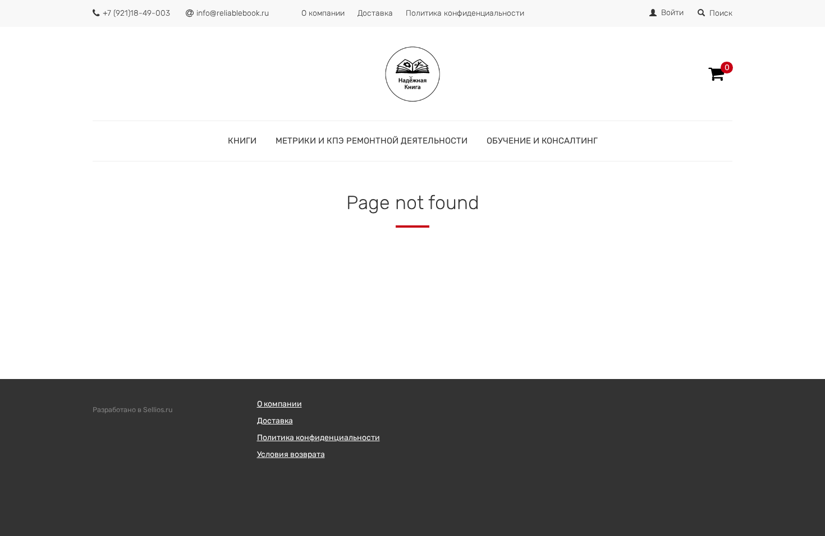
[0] (716, 74)
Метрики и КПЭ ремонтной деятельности (371, 141)
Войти (672, 12)
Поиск (720, 13)
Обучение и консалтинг (542, 141)
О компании (323, 13)
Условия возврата (291, 454)
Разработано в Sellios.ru (133, 409)
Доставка (375, 13)
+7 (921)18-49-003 (136, 13)
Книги (242, 141)
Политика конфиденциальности (465, 13)
